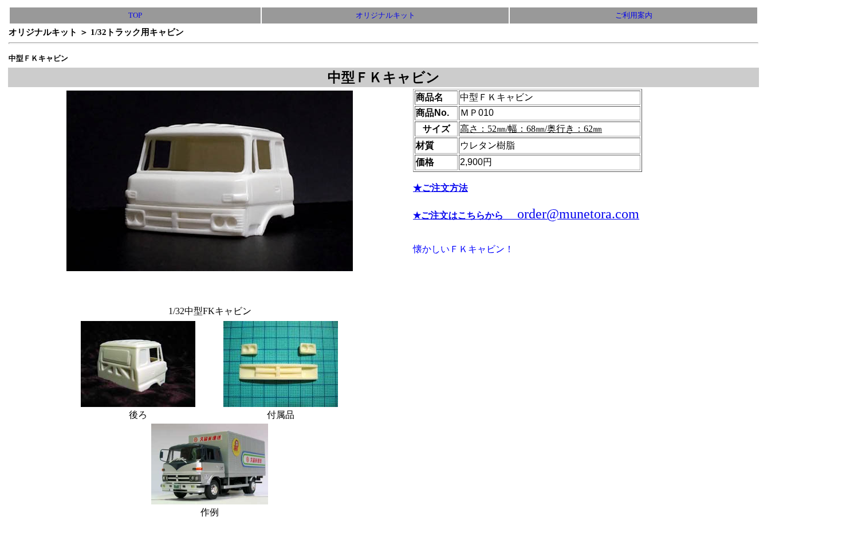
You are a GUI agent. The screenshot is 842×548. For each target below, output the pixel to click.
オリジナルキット (385, 15)
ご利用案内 (633, 15)
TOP (135, 15)
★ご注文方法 (440, 188)
